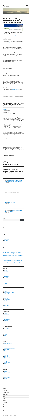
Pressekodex (5, 354)
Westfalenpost (6, 262)
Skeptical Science (6, 356)
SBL (13, 260)
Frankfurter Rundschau (7, 373)
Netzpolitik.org (6, 277)
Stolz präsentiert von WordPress (12, 415)
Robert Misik (5, 279)
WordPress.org (6, 240)
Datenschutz (5, 402)
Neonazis (22, 255)
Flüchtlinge (12, 252)
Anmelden (5, 236)
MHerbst (5, 315)
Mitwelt (5, 350)
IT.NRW (18, 253)
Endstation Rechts (6, 272)
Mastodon (4, 412)
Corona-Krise (17, 250)
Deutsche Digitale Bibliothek (8, 343)
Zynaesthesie (5, 283)
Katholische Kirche (7, 255)
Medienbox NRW (6, 349)
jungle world (5, 379)
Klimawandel (10, 255)
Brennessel (5, 390)
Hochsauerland (5, 253)
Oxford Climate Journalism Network (9, 352)
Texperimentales (6, 280)
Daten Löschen (5, 406)
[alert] (13, 247)
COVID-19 (21, 250)
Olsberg (6, 256)
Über (4, 410)
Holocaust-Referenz (6, 301)
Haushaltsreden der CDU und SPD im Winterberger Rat (15, 35)
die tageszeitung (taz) (7, 372)
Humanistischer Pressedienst (8, 273)
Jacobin (5, 376)
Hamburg (20, 252)
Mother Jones (6, 380)
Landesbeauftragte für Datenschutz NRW (9, 348)
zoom (4, 5)
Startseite (4, 388)
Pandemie (13, 256)
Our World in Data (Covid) (7, 351)
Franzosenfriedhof (6, 392)
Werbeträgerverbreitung (7, 362)
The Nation (5, 383)
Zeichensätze (5, 363)
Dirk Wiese (4, 252)
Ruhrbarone (5, 333)
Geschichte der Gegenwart (7, 293)
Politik (12, 96)
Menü (27, 5)
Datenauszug (5, 404)
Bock (6, 202)
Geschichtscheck (6, 298)
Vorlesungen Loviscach (7, 361)
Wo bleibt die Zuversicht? (11, 195)
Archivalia (5, 291)
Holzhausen (4, 109)
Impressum (4, 400)
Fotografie (14, 252)
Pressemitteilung (7, 258)
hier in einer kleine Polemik (15, 89)
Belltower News (6, 270)
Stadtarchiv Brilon (6, 305)
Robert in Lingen (6, 278)
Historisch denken (6, 300)
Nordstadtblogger (6, 330)
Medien (10, 96)
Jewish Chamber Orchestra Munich (8, 275)
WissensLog (5, 282)
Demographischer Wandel (9, 42)
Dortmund (8, 252)
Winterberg (17, 262)
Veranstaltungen (5, 408)
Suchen (4, 218)
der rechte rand (6, 271)
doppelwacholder (6, 314)
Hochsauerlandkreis (11, 253)
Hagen (18, 252)
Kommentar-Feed (6, 239)
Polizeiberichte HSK (6, 316)
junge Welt (5, 378)
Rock (12, 258)
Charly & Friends (6, 328)
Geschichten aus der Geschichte (8, 297)
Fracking (16, 252)
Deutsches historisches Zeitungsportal (9, 292)
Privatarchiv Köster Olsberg (7, 318)
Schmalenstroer (6, 320)
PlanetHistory (6, 304)
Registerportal (6, 355)
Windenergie (14, 262)
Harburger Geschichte (7, 299)
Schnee (15, 260)
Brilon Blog (5, 313)
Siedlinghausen (18, 260)
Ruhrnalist (5, 334)
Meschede (19, 255)
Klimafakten (5, 345)
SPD (21, 260)
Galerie (4, 398)
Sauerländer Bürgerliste (16, 258)
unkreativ (5, 335)
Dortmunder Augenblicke (7, 329)
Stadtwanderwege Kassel (7, 357)
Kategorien (4, 227)
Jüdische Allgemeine (7, 377)
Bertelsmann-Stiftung (16, 96)
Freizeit (4, 396)
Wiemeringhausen (10, 262)
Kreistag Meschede (14, 255)
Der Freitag (5, 371)
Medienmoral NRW (6, 276)
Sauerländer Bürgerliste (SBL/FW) (7, 260)
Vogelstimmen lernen (7, 359)
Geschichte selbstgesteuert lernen (8, 294)
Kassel (4, 255)
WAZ (3, 262)
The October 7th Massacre (7, 358)
